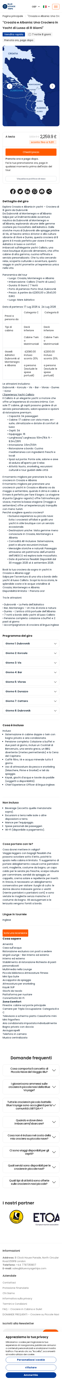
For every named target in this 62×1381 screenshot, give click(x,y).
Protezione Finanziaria (16, 1288)
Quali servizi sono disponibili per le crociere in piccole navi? (29, 1167)
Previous (9, 86)
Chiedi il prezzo (31, 152)
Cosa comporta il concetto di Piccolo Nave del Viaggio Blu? (29, 1070)
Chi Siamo (9, 1293)
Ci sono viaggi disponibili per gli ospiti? (29, 1152)
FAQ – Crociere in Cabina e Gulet (22, 1309)
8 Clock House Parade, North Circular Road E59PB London (31, 1259)
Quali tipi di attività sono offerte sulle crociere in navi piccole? (29, 1182)
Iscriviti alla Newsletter (18, 1323)
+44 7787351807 (19, 1265)
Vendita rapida (13, 34)
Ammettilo (31, 1375)
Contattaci (9, 1282)
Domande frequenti (31, 1058)
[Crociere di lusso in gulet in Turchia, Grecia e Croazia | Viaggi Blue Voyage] (10, 6)
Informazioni (11, 1251)
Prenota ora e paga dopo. (22, 158)
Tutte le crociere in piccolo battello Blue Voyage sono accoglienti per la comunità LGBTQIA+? (29, 1105)
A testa (10, 137)
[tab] (31, 643)
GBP (34, 6)
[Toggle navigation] (55, 6)
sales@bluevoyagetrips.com (24, 1268)
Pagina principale (13, 16)
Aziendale (9, 1276)
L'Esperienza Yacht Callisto (18, 394)
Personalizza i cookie (31, 1359)
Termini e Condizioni (15, 1304)
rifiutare (31, 1367)
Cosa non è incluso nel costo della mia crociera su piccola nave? (29, 1137)
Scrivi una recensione (15, 933)
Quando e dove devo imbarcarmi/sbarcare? (29, 1122)
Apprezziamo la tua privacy (27, 1337)
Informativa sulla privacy (17, 1298)
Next (52, 86)
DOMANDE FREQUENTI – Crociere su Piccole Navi (31, 1314)
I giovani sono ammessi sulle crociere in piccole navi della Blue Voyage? (29, 1087)
